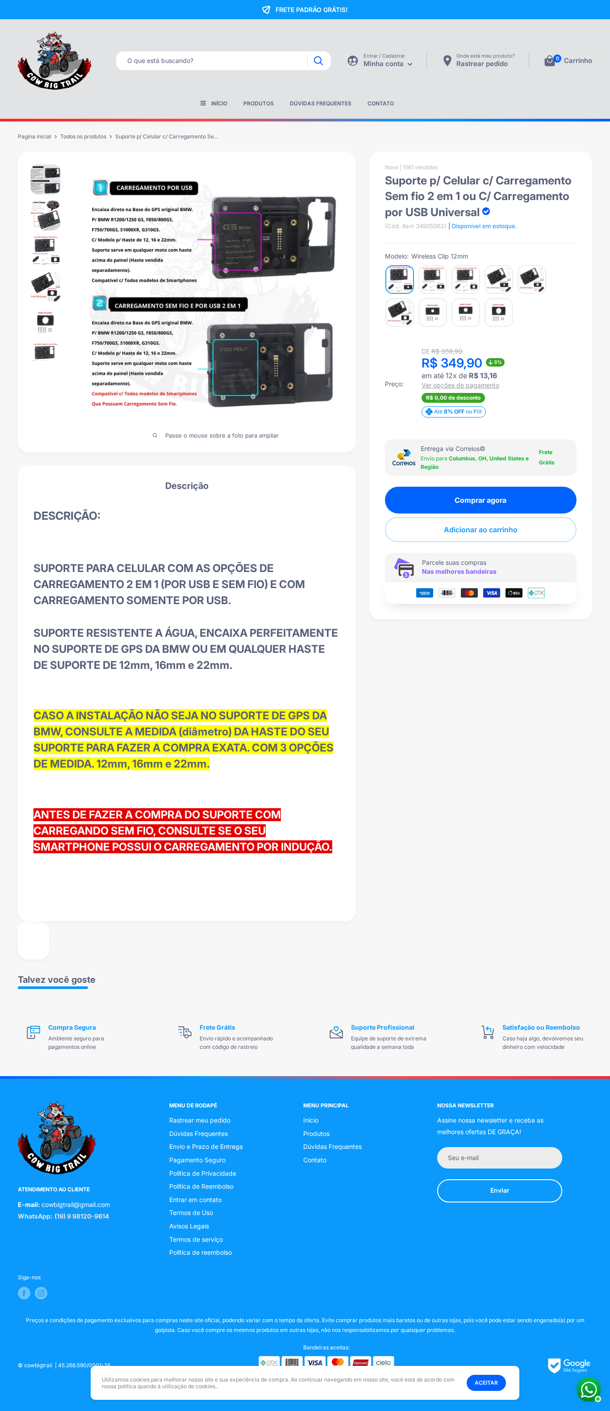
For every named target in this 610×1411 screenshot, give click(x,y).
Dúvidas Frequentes (320, 103)
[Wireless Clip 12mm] (399, 279)
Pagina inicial (34, 136)
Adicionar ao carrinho (481, 529)
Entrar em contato (195, 1199)
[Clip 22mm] (499, 312)
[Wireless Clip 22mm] (465, 279)
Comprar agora (480, 500)
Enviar (500, 1190)
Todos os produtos (83, 136)
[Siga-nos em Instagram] (41, 1293)
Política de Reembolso (201, 1186)
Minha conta (384, 63)
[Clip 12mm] (432, 312)
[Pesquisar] (318, 60)
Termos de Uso (191, 1212)
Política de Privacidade (202, 1173)
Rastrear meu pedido (199, 1120)
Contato (381, 103)
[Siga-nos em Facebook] (24, 1293)
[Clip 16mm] (465, 312)
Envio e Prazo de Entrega (206, 1146)
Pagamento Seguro (197, 1160)
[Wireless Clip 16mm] (432, 279)
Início (219, 103)
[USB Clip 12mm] (499, 279)
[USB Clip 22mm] (399, 312)
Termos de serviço (196, 1239)
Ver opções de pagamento (460, 385)
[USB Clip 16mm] (532, 279)
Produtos (258, 103)
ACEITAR (486, 1382)
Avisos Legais (189, 1226)
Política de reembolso (200, 1252)
